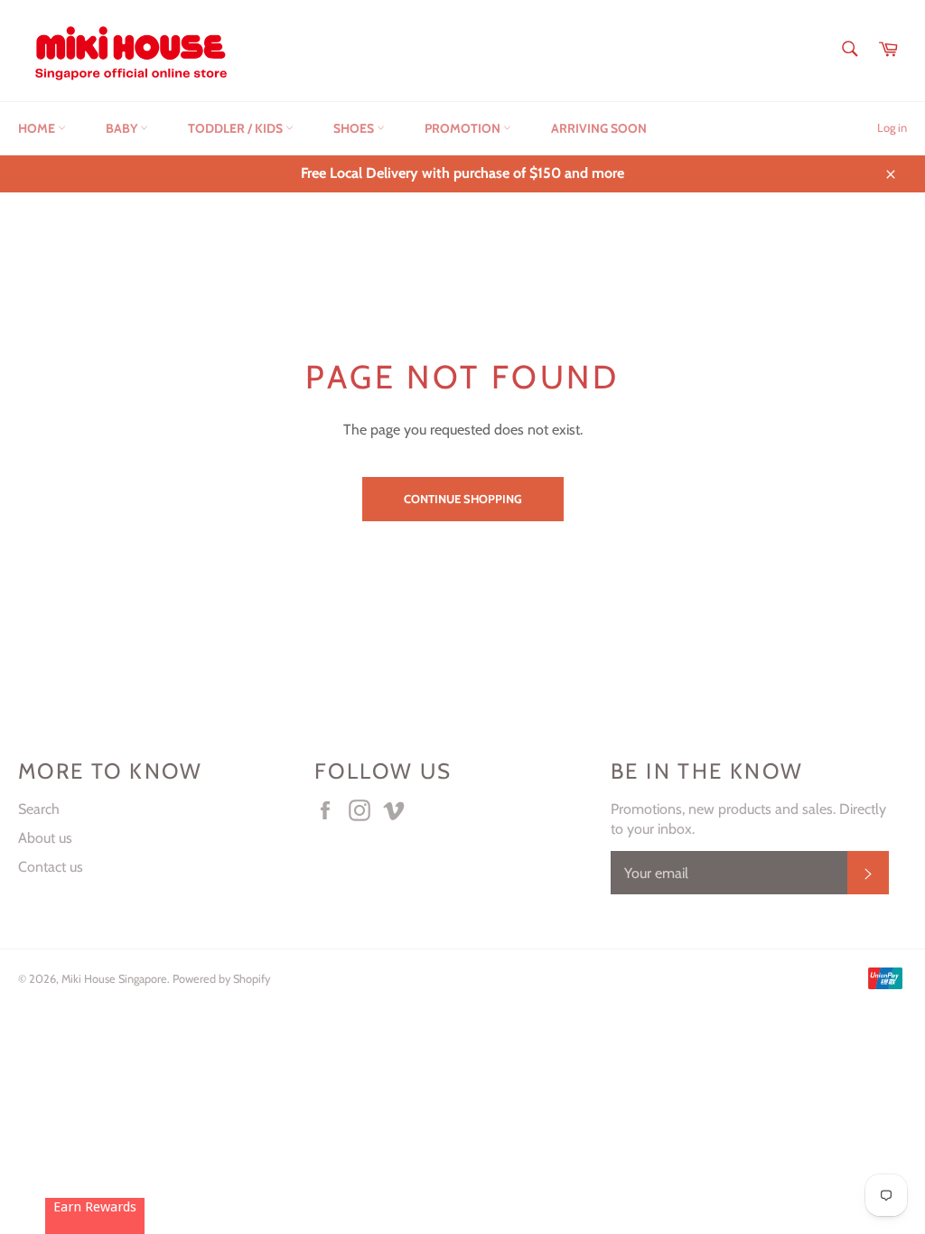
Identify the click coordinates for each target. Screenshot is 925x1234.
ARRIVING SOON (599, 128)
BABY (123, 128)
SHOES (355, 128)
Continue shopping (463, 498)
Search (39, 809)
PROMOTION (464, 128)
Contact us (50, 866)
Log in (892, 127)
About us (45, 837)
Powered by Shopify (221, 979)
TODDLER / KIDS (236, 128)
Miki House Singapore (114, 979)
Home (38, 128)
